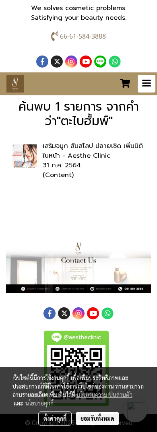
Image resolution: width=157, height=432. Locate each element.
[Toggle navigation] (146, 84)
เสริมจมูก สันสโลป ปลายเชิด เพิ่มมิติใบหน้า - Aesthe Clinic (93, 150)
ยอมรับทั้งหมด (97, 418)
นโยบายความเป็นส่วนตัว (104, 394)
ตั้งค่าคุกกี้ (54, 418)
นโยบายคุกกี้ (39, 403)
